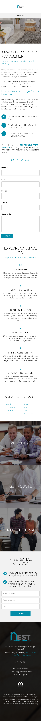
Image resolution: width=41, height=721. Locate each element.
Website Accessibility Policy (30, 704)
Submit (7, 236)
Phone (4, 191)
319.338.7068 (23, 669)
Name (3, 168)
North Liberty (10, 407)
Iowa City (9, 404)
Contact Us (27, 655)
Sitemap (34, 653)
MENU (21, 16)
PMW (27, 653)
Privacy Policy (16, 655)
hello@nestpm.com (15, 704)
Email (3, 179)
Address (4, 202)
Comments (6, 214)
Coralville (27, 404)
